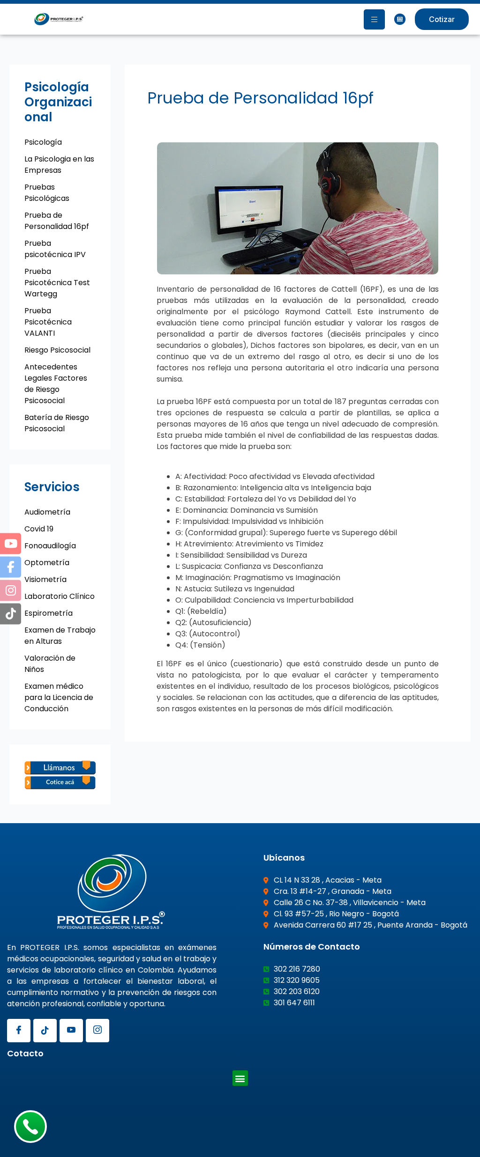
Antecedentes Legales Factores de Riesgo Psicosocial (55, 383)
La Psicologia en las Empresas (59, 165)
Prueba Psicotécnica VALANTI (48, 322)
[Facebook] (18, 1030)
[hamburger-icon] (374, 19)
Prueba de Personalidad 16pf (56, 221)
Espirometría (48, 613)
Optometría (46, 562)
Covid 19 (38, 528)
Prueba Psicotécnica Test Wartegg (57, 282)
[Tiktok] (45, 1030)
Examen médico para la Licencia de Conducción (58, 697)
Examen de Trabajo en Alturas (60, 636)
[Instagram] (97, 1030)
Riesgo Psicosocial (57, 350)
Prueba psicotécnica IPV (55, 249)
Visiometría (45, 579)
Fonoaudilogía (50, 545)
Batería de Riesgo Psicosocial (56, 423)
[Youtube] (71, 1030)
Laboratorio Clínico (59, 596)
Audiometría (47, 512)
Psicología (43, 142)
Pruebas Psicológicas (46, 193)
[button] (240, 1078)
